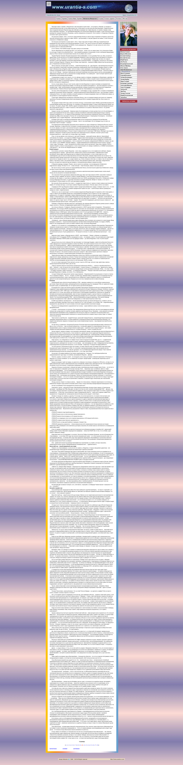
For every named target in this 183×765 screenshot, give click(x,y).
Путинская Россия (125, 71)
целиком (65, 748)
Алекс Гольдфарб (125, 87)
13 (87, 745)
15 (91, 745)
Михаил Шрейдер (125, 65)
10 (80, 745)
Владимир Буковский (127, 63)
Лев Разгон (124, 61)
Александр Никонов (126, 85)
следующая (76, 748)
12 (84, 745)
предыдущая (53, 748)
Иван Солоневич (125, 73)
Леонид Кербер (125, 79)
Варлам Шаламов (126, 53)
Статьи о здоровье (109, 18)
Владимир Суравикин (127, 83)
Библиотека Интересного (90, 18)
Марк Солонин (125, 81)
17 (95, 745)
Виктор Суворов (125, 51)
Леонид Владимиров (126, 77)
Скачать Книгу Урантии (75, 18)
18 (98, 745)
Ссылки (101, 18)
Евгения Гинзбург (126, 55)
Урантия (64, 18)
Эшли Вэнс (124, 97)
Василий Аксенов (125, 57)
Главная (58, 18)
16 (93, 745)
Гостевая (119, 18)
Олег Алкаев (124, 67)
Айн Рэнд (123, 91)
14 (89, 745)
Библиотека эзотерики (128, 101)
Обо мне (125, 18)
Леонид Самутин (125, 93)
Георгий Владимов (126, 75)
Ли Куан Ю (124, 89)
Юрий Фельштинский (127, 95)
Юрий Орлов (124, 59)
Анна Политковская (126, 69)
